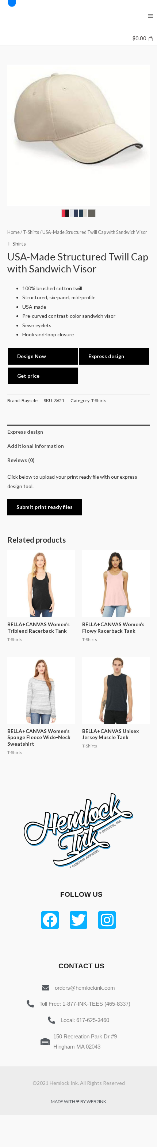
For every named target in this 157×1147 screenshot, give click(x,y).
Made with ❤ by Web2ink (78, 1101)
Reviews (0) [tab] (20, 460)
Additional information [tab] (35, 446)
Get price (28, 376)
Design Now (31, 356)
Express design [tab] (25, 432)
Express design (106, 356)
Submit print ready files (44, 507)
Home (13, 232)
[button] (150, 16)
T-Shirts (31, 232)
